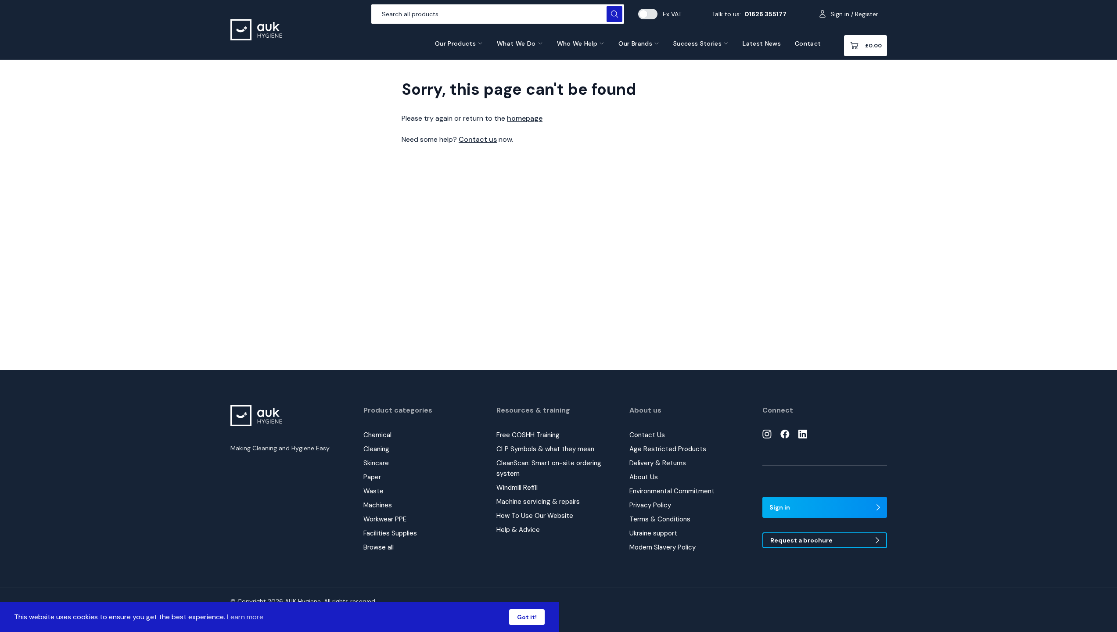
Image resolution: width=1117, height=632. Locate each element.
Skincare (376, 463)
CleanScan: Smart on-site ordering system (548, 468)
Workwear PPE (384, 519)
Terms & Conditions (659, 519)
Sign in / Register (854, 14)
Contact (808, 43)
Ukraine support (653, 533)
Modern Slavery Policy (662, 547)
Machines (377, 505)
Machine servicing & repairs (538, 501)
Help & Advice (518, 529)
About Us (643, 477)
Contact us (478, 139)
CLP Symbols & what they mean (545, 449)
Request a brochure (801, 540)
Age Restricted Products (667, 449)
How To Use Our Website (534, 515)
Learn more (245, 616)
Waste (373, 491)
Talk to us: (749, 14)
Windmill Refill (517, 487)
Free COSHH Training (528, 435)
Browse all (378, 547)
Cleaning (376, 449)
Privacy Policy (650, 505)
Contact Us (647, 435)
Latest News (762, 43)
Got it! (527, 617)
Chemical (377, 435)
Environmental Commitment (672, 491)
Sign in (779, 507)
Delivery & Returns (657, 463)
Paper (372, 477)
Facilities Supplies (390, 533)
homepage (524, 118)
